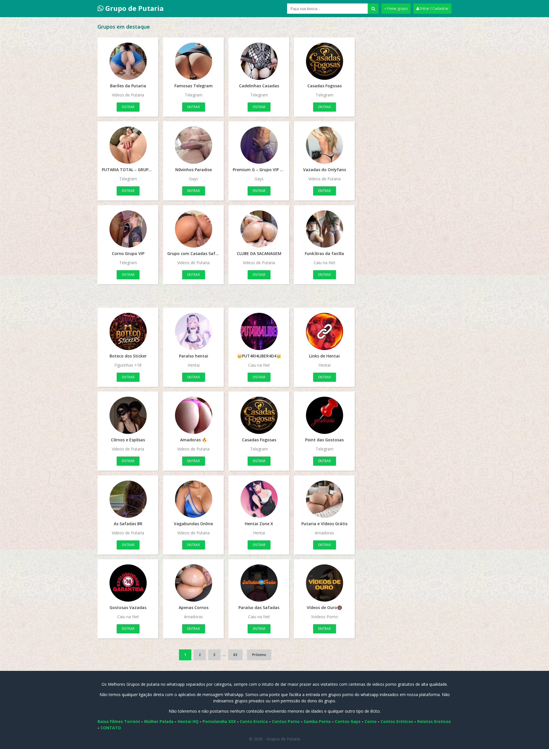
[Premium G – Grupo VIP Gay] (259, 145)
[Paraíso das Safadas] (259, 583)
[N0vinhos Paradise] (193, 145)
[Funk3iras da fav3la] (324, 229)
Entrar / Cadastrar (434, 8)
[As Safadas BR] (128, 499)
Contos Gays (348, 721)
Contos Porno (286, 721)
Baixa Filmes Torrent (119, 721)
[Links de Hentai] (324, 331)
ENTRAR (128, 106)
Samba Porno (317, 721)
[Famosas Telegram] (193, 61)
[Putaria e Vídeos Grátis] (324, 499)
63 (235, 654)
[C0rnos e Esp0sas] (128, 415)
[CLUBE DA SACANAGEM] (259, 229)
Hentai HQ (188, 721)
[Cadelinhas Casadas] (259, 61)
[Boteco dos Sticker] (128, 331)
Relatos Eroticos (434, 721)
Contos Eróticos (397, 721)
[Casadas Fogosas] (324, 61)
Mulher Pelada (159, 721)
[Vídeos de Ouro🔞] (324, 583)
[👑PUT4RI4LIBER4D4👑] (259, 331)
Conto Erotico (254, 721)
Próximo (259, 654)
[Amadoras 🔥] (193, 415)
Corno (371, 721)
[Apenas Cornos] (193, 583)
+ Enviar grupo (396, 8)
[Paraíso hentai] (193, 331)
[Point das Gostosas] (324, 415)
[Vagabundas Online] (193, 499)
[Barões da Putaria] (128, 61)
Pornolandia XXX (219, 721)
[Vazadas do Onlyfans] (324, 145)
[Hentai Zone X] (259, 499)
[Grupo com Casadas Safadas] (193, 229)
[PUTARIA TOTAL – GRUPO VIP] (128, 145)
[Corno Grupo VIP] (128, 229)
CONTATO (110, 727)
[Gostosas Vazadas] (128, 583)
